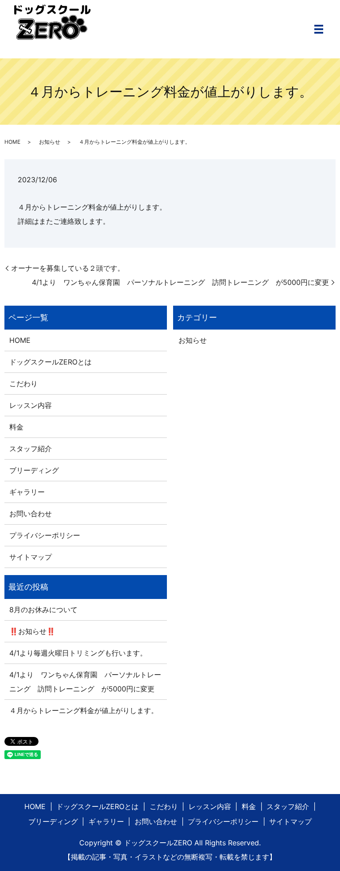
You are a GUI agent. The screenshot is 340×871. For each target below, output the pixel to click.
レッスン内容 (30, 405)
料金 (16, 426)
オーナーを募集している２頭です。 (67, 268)
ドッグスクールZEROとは (50, 361)
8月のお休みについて (43, 609)
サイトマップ (30, 557)
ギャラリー (27, 491)
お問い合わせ (30, 513)
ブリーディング (34, 470)
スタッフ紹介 (30, 448)
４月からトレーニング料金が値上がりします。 (83, 710)
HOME (12, 141)
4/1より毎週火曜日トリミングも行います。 (78, 652)
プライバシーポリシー (44, 535)
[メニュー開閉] (318, 29)
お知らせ (49, 141)
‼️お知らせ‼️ (32, 631)
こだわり (23, 383)
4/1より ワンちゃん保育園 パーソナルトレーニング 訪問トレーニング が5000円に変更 (180, 282)
